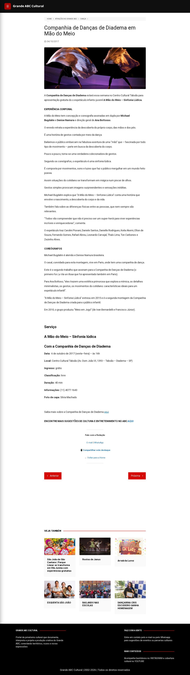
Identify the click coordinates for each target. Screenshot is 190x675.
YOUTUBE (139, 661)
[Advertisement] (95, 504)
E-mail (89, 442)
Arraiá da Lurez (126, 560)
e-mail (149, 637)
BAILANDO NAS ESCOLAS (90, 604)
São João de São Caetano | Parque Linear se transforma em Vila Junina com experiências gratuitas (59, 565)
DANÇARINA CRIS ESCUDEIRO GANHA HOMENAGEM (128, 605)
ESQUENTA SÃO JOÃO (59, 602)
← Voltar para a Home (95, 457)
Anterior (54, 475)
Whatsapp (165, 637)
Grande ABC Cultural (28, 6)
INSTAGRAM (156, 658)
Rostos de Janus (91, 559)
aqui (106, 411)
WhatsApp (98, 442)
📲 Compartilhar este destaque (95, 450)
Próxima (135, 475)
